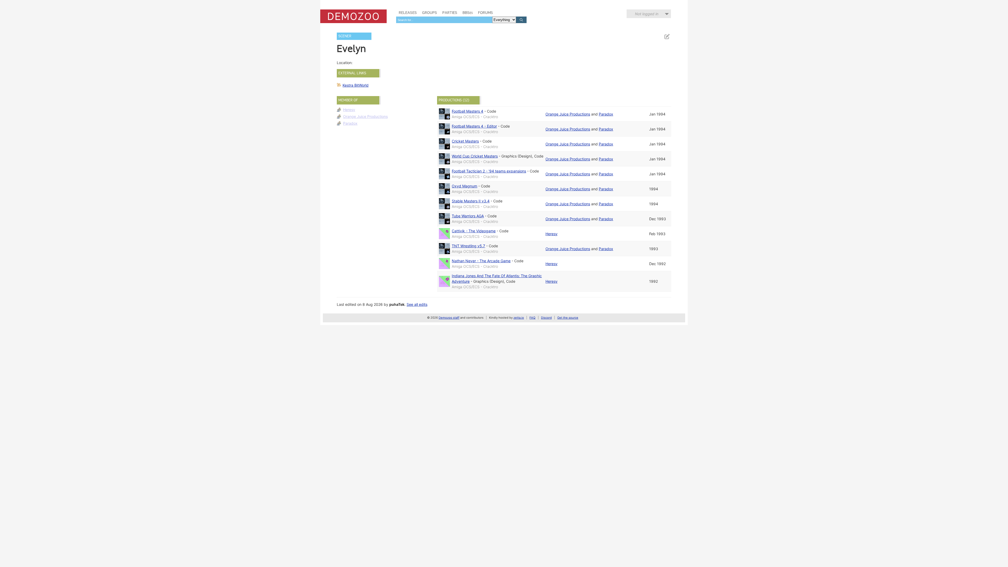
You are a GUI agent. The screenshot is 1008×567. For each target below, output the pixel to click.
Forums (485, 12)
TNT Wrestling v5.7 (468, 246)
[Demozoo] (353, 16)
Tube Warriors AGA (468, 216)
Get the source (567, 317)
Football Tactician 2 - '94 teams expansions (489, 171)
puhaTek (397, 304)
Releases (408, 12)
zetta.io (518, 317)
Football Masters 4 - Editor (474, 126)
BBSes (468, 12)
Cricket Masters (465, 141)
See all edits (417, 304)
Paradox (350, 123)
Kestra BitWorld (356, 85)
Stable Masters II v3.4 (471, 201)
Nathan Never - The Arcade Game (481, 261)
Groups (429, 12)
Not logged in (646, 14)
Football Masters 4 (467, 111)
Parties (449, 12)
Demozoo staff (449, 317)
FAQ (532, 317)
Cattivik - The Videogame (474, 231)
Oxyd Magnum (464, 186)
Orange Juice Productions (365, 116)
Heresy (349, 109)
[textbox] (444, 20)
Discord (546, 317)
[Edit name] (666, 36)
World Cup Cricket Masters (475, 156)
